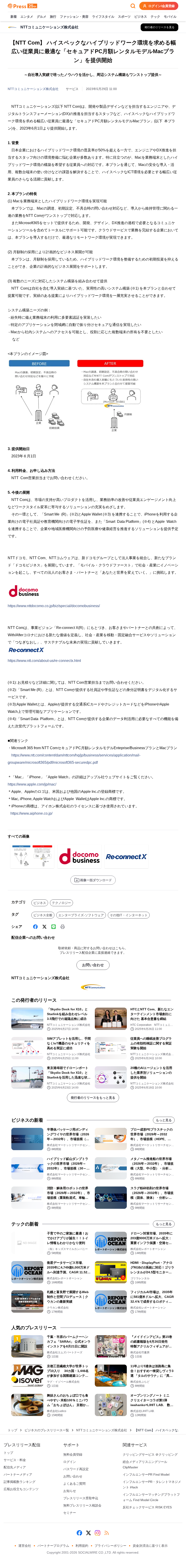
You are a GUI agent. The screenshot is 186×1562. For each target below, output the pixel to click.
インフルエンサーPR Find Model (146, 1474)
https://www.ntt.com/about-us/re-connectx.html (44, 661)
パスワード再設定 (76, 1469)
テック (155, 16)
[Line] (53, 926)
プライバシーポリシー (110, 1545)
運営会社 (24, 1545)
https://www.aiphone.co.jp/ (31, 813)
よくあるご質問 (74, 1483)
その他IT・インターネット (129, 915)
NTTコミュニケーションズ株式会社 (33, 89)
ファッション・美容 (74, 16)
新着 (13, 16)
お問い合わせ (93, 965)
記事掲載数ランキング (19, 1482)
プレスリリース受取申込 (80, 1498)
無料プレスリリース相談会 (82, 1505)
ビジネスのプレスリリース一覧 (46, 1430)
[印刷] (62, 926)
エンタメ (26, 16)
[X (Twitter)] (44, 926)
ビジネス (140, 16)
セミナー (69, 1512)
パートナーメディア (18, 1474)
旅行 (53, 16)
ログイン (69, 1462)
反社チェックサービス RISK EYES (147, 1507)
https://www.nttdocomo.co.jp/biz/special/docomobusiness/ (54, 606)
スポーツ (124, 16)
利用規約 (82, 1545)
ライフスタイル (103, 16)
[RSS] (106, 1533)
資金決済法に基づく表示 (150, 1545)
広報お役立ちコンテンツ (21, 1489)
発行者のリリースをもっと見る (93, 1097)
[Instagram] (97, 1533)
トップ (12, 1430)
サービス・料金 (15, 1460)
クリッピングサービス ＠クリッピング (150, 1454)
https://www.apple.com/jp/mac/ (32, 784)
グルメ (41, 16)
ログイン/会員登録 (161, 6)
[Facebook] (35, 926)
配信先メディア (15, 1467)
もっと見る (164, 1120)
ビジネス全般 (42, 915)
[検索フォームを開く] (133, 6)
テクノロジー (61, 903)
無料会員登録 (72, 1454)
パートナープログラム (53, 1545)
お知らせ (69, 1491)
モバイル (170, 16)
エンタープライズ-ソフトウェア (81, 915)
